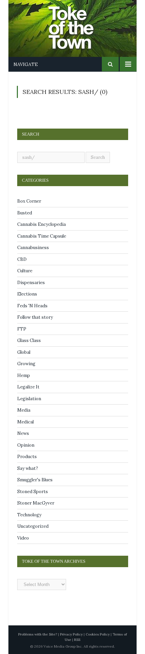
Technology (29, 515)
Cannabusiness (33, 247)
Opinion (25, 445)
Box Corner (29, 201)
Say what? (27, 468)
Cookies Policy (98, 634)
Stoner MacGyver (35, 503)
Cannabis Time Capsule (41, 236)
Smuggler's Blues (35, 480)
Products (27, 456)
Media (23, 410)
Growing (26, 364)
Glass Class (29, 340)
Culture (24, 271)
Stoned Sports (32, 491)
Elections (27, 294)
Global (23, 352)
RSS (77, 640)
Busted (24, 213)
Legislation (29, 399)
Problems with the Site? (37, 634)
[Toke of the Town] (79, 23)
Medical (25, 422)
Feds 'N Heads (32, 306)
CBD (22, 259)
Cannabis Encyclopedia (41, 224)
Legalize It (28, 387)
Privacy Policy (71, 634)
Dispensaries (31, 282)
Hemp (23, 375)
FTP (21, 329)
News (23, 433)
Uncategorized (33, 526)
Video (23, 538)
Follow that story (35, 317)
